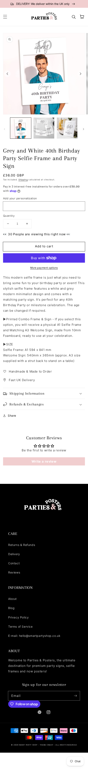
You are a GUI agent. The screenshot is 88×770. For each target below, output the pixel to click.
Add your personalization (20, 198)
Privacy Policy (18, 617)
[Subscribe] (75, 695)
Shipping (23, 179)
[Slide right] (80, 73)
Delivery (14, 554)
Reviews (14, 572)
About (12, 598)
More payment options (44, 267)
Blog (11, 608)
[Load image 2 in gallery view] (44, 128)
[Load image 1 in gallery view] (20, 128)
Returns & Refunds (21, 545)
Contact (14, 563)
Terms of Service (20, 626)
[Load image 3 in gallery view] (67, 128)
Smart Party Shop (28, 745)
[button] (5, 16)
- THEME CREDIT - (46, 745)
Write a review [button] (44, 461)
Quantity (9, 215)
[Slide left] (7, 73)
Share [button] (12, 415)
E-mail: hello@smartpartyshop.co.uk (34, 635)
